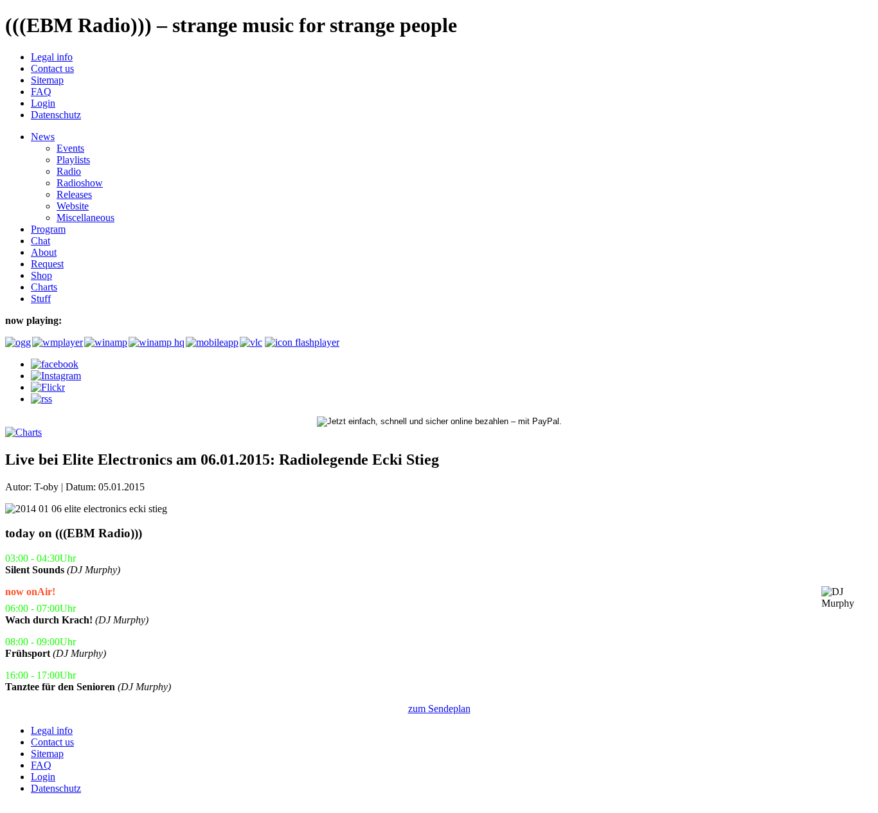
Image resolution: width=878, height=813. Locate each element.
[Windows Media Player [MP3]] (57, 342)
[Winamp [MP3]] (105, 342)
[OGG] (17, 342)
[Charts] (23, 432)
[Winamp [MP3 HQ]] (156, 342)
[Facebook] (54, 364)
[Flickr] (48, 387)
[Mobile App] (211, 342)
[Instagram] (56, 375)
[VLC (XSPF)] (251, 342)
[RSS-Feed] (41, 398)
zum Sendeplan (439, 708)
